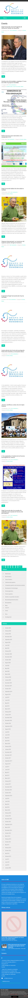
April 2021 (7, 648)
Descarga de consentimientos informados (11, 983)
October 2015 (8, 821)
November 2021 (8, 636)
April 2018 (7, 740)
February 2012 (8, 856)
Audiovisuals (9, 86)
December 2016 (8, 787)
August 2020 (8, 662)
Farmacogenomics (9, 591)
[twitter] (1, 981)
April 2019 (7, 706)
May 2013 (7, 844)
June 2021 (7, 645)
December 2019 (8, 682)
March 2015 (7, 827)
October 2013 (8, 841)
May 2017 (7, 772)
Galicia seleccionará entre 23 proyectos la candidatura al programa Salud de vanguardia (17, 946)
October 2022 (8, 628)
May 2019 (7, 703)
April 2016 (7, 807)
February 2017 (8, 781)
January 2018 (8, 749)
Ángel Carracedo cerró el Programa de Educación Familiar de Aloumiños (11, 27)
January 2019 (8, 714)
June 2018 (7, 735)
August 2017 (8, 763)
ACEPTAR (15, 996)
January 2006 (8, 867)
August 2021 (8, 642)
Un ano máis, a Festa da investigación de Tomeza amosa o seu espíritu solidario (12, 938)
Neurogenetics (8, 602)
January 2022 (8, 633)
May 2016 (7, 804)
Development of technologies (11, 588)
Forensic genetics (9, 594)
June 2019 (7, 700)
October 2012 (8, 850)
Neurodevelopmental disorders (11, 599)
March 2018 (7, 743)
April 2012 (7, 853)
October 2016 (8, 792)
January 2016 (8, 815)
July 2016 (7, 798)
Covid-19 (15, 86)
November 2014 (8, 830)
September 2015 (8, 824)
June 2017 (7, 769)
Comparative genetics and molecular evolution (15, 585)
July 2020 (7, 665)
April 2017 (7, 775)
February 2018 (8, 746)
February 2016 (8, 813)
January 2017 (8, 784)
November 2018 (8, 720)
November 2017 (8, 755)
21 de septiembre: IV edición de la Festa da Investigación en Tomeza (13, 456)
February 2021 (8, 651)
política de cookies (14, 994)
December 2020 (8, 654)
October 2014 (8, 833)
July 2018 (7, 732)
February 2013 (8, 847)
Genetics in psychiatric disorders (12, 596)
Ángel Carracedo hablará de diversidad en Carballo (12, 189)
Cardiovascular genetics (10, 582)
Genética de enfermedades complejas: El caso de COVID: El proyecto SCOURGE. (13, 81)
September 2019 (8, 691)
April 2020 (7, 671)
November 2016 (8, 789)
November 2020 (8, 656)
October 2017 (8, 758)
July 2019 (7, 697)
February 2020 (8, 677)
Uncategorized (8, 617)
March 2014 (7, 836)
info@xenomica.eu (8, 978)
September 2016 (8, 795)
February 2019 (8, 711)
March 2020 (7, 674)
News (2, 32)
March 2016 (7, 810)
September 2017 (8, 761)
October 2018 (8, 723)
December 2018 (8, 717)
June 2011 (7, 862)
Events (24, 30)
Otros (6, 614)
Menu (5, 18)
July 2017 (7, 766)
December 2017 (8, 752)
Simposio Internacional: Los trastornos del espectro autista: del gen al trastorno (12, 242)
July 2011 (7, 859)
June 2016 (7, 801)
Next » (20, 566)
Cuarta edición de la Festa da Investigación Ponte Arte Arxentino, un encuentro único (12, 351)
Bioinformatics (8, 576)
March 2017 (7, 778)
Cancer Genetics (8, 579)
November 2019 (8, 685)
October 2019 (8, 688)
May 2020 (7, 668)
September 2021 (8, 639)
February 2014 (8, 839)
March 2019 (7, 709)
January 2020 (8, 680)
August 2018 (8, 729)
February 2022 (8, 630)
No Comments (13, 30)
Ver (3, 76)
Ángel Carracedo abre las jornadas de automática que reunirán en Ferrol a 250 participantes (12, 512)
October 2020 (8, 659)
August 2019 (8, 694)
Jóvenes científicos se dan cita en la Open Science (12, 405)
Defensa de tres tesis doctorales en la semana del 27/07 (11, 136)
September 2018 (8, 726)
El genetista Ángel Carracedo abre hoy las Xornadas (12, 296)
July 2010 (7, 865)
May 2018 (7, 737)
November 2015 (8, 818)
